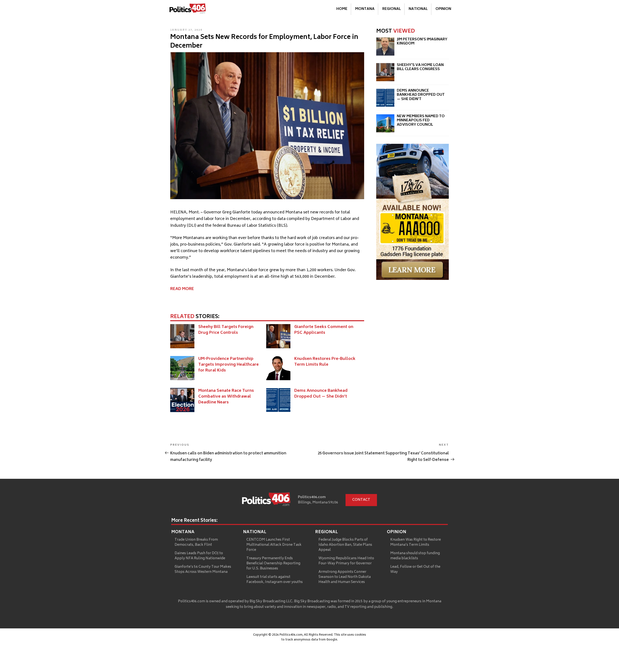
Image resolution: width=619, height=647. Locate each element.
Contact (361, 500)
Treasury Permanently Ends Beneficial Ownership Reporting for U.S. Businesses (273, 563)
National (418, 9)
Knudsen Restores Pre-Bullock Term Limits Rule (324, 362)
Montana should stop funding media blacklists (415, 555)
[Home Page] (187, 9)
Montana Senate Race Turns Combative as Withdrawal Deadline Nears (226, 396)
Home (341, 9)
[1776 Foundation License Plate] (412, 279)
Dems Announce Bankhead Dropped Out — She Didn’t (320, 393)
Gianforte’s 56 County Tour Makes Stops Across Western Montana (203, 569)
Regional (391, 9)
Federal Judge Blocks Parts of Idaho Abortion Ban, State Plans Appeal (345, 545)
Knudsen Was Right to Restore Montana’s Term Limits (415, 542)
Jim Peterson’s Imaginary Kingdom (422, 41)
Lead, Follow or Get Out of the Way (415, 569)
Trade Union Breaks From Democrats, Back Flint (196, 542)
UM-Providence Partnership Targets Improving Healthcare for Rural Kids (228, 365)
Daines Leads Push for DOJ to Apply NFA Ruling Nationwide (200, 555)
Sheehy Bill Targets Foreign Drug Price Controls (225, 330)
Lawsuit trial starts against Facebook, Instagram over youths (274, 579)
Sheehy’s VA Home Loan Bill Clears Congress (420, 67)
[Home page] (266, 500)
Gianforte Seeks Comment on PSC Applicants (323, 330)
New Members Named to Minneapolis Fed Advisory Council (421, 120)
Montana (365, 9)
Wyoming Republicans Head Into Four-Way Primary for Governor (346, 561)
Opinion (443, 9)
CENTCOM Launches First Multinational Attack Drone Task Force (274, 545)
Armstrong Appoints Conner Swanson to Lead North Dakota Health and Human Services (344, 577)
